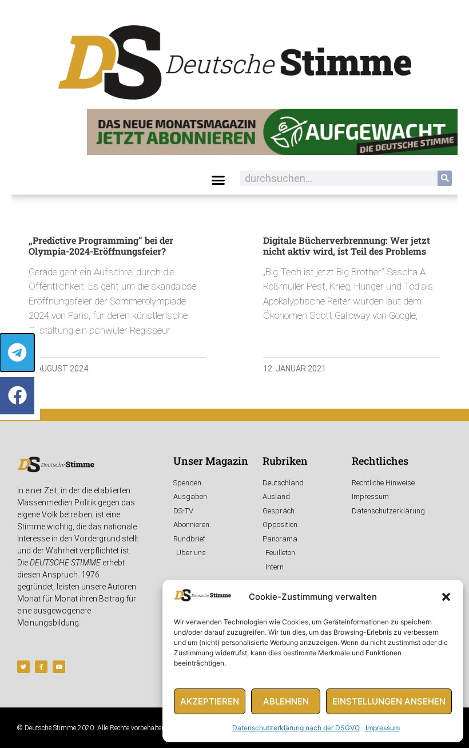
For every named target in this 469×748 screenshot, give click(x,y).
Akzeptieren (209, 701)
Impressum (382, 727)
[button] (446, 597)
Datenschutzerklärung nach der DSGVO (296, 727)
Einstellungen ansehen (389, 701)
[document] (234, 374)
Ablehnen (286, 701)
